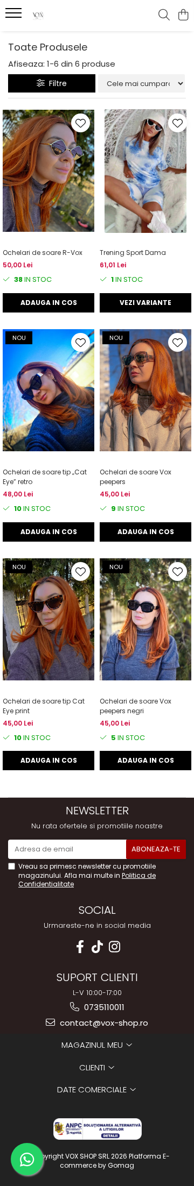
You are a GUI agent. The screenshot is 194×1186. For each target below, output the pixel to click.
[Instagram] (114, 947)
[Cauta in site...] (164, 15)
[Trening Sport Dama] (145, 171)
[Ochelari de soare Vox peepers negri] (145, 619)
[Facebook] (79, 947)
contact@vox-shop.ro (103, 1022)
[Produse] (14, 16)
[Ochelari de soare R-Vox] (48, 171)
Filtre (56, 83)
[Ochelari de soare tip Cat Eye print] (48, 619)
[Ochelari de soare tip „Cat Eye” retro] (48, 390)
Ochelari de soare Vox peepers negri (135, 706)
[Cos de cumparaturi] (183, 15)
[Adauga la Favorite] (80, 122)
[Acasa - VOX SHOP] (67, 15)
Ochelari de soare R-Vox (42, 252)
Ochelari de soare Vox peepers (135, 476)
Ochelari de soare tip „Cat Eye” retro (45, 476)
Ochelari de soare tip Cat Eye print (44, 706)
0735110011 (103, 1007)
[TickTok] (97, 947)
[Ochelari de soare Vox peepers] (145, 390)
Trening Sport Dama (133, 252)
